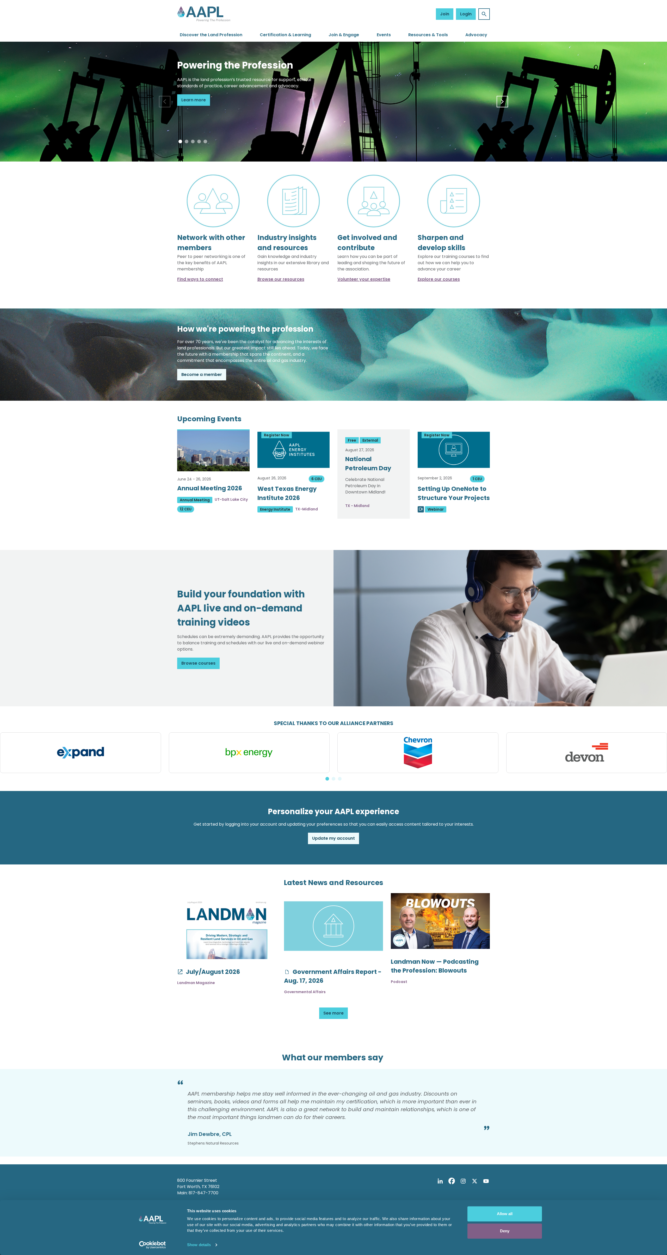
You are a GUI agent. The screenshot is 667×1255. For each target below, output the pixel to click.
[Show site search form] (484, 14)
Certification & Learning (285, 35)
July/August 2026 (212, 972)
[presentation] (164, 101)
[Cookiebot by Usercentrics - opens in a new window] (152, 1245)
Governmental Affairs (305, 991)
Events (384, 35)
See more (333, 1013)
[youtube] (486, 1181)
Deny (504, 1231)
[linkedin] (440, 1181)
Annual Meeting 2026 (209, 488)
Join (444, 14)
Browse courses (198, 663)
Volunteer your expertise (363, 279)
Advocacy (476, 35)
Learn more (193, 100)
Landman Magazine (196, 982)
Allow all (504, 1213)
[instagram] (463, 1181)
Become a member (201, 375)
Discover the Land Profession (211, 35)
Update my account (333, 838)
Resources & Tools (428, 35)
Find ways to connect (200, 279)
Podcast (399, 981)
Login (466, 14)
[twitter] (474, 1181)
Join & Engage (344, 35)
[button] (180, 141)
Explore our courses (439, 279)
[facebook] (451, 1181)
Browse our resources (280, 279)
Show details (199, 1244)
